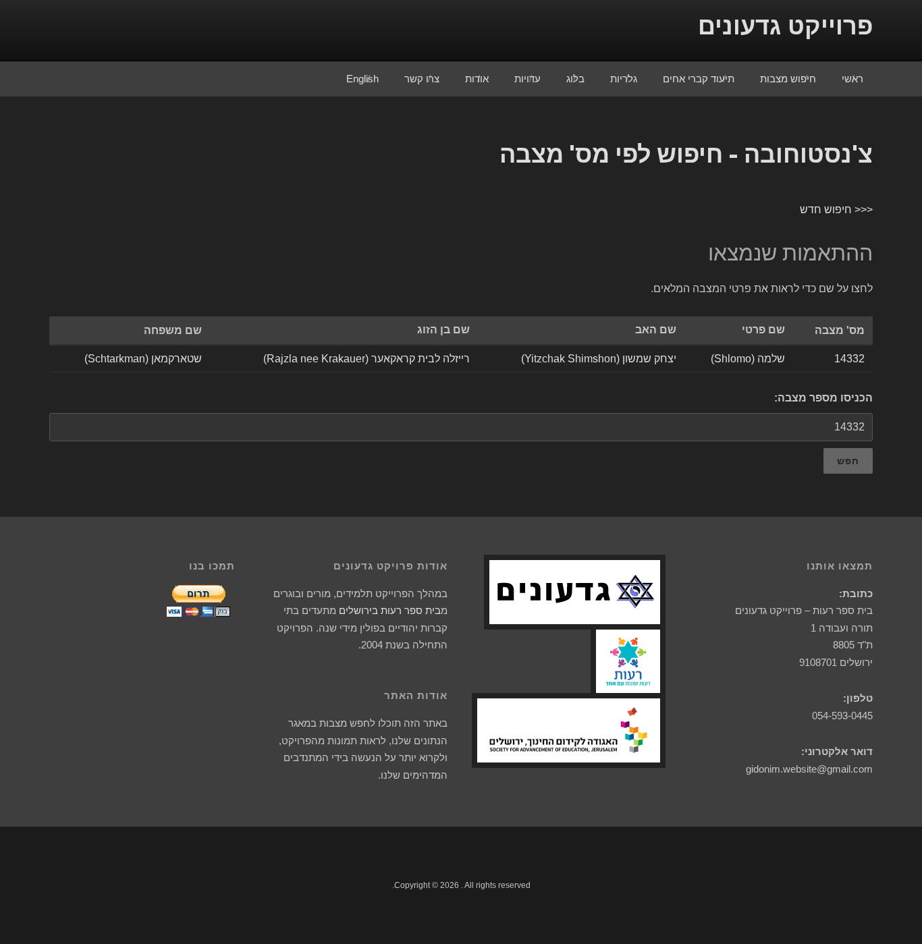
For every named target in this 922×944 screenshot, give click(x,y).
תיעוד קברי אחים (698, 78)
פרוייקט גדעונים (785, 26)
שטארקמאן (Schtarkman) (143, 358)
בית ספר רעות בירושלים (390, 610)
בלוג (575, 78)
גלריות (623, 78)
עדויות (527, 78)
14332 (849, 358)
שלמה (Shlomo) (748, 358)
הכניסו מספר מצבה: (823, 398)
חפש (848, 460)
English (362, 78)
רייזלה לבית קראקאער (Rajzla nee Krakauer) (366, 358)
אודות (477, 78)
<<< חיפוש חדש (836, 209)
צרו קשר (421, 78)
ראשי (852, 78)
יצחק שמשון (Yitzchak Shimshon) (598, 358)
